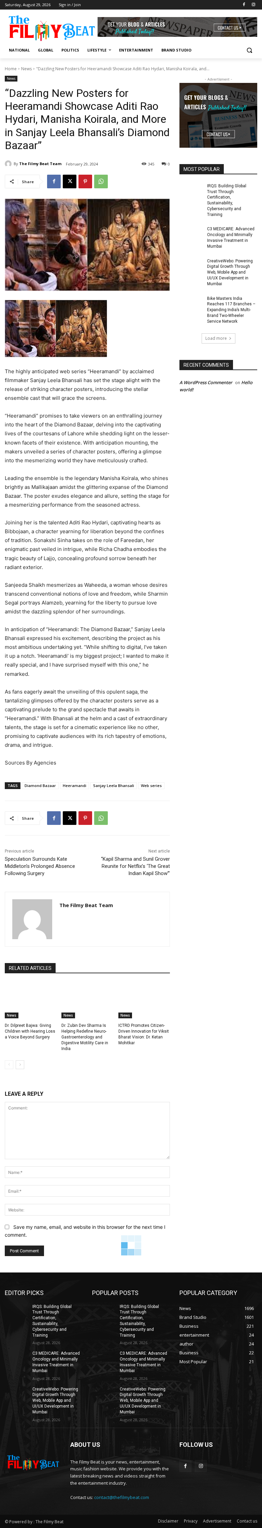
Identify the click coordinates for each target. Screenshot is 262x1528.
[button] (249, 50)
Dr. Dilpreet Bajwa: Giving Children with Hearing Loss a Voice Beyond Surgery (30, 1031)
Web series (151, 785)
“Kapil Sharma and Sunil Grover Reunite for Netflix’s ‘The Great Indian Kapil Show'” (135, 866)
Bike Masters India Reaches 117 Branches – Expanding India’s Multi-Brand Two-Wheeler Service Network (231, 310)
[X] (69, 181)
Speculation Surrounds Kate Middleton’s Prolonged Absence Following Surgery (40, 866)
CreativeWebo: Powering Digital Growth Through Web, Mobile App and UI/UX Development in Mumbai (230, 272)
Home (11, 69)
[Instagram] (253, 5)
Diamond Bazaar (40, 785)
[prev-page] (9, 1064)
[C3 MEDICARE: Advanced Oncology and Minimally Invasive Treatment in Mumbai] (191, 234)
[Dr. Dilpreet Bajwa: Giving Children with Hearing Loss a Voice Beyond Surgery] (30, 1000)
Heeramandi (74, 785)
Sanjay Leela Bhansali (113, 785)
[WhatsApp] (101, 181)
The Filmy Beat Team (40, 163)
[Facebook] (244, 5)
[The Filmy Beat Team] (9, 163)
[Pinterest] (85, 181)
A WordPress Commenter (205, 382)
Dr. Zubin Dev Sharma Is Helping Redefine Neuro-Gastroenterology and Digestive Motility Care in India (84, 1037)
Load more (216, 338)
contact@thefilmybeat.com (121, 1497)
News (26, 69)
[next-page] (20, 1064)
